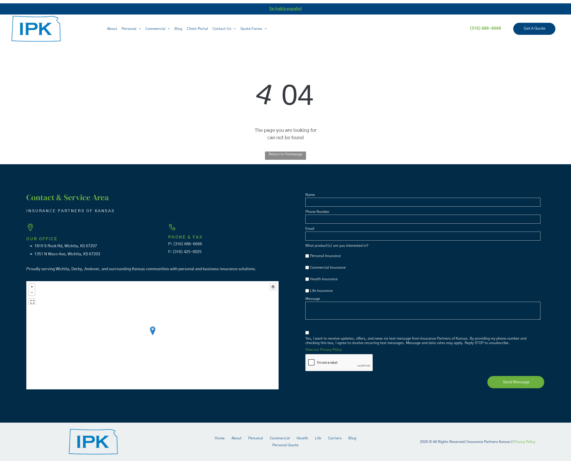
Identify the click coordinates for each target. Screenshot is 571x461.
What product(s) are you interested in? (336, 245)
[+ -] (152, 335)
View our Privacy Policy (323, 349)
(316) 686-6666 (187, 244)
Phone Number (317, 212)
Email (309, 228)
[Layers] (273, 287)
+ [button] (32, 287)
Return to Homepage (285, 154)
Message (312, 299)
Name (310, 195)
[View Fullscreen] (32, 301)
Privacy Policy (524, 442)
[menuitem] (112, 28)
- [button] (32, 292)
